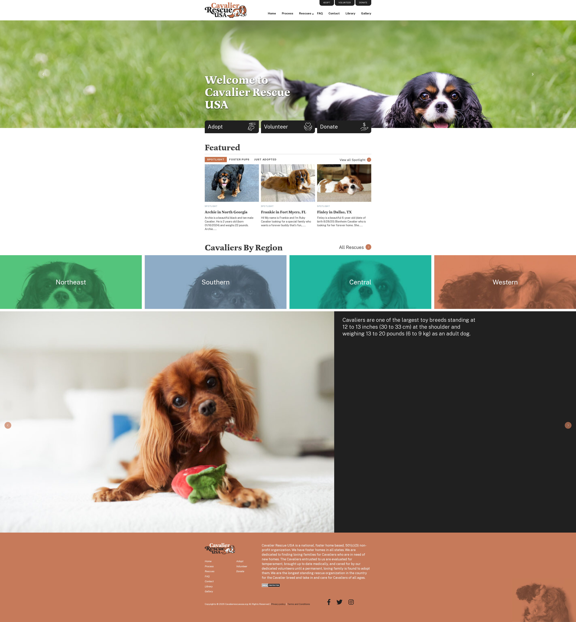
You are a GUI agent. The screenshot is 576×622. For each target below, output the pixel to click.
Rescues (305, 13)
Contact (334, 13)
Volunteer (241, 566)
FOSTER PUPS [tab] (239, 159)
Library (350, 13)
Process (287, 13)
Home (272, 13)
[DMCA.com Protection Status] (271, 585)
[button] (43, 74)
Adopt (239, 561)
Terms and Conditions (298, 604)
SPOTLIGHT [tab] (215, 159)
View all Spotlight (352, 160)
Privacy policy (278, 604)
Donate (240, 571)
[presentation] (7, 425)
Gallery (366, 13)
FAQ (320, 13)
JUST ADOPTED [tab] (265, 159)
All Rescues (351, 247)
